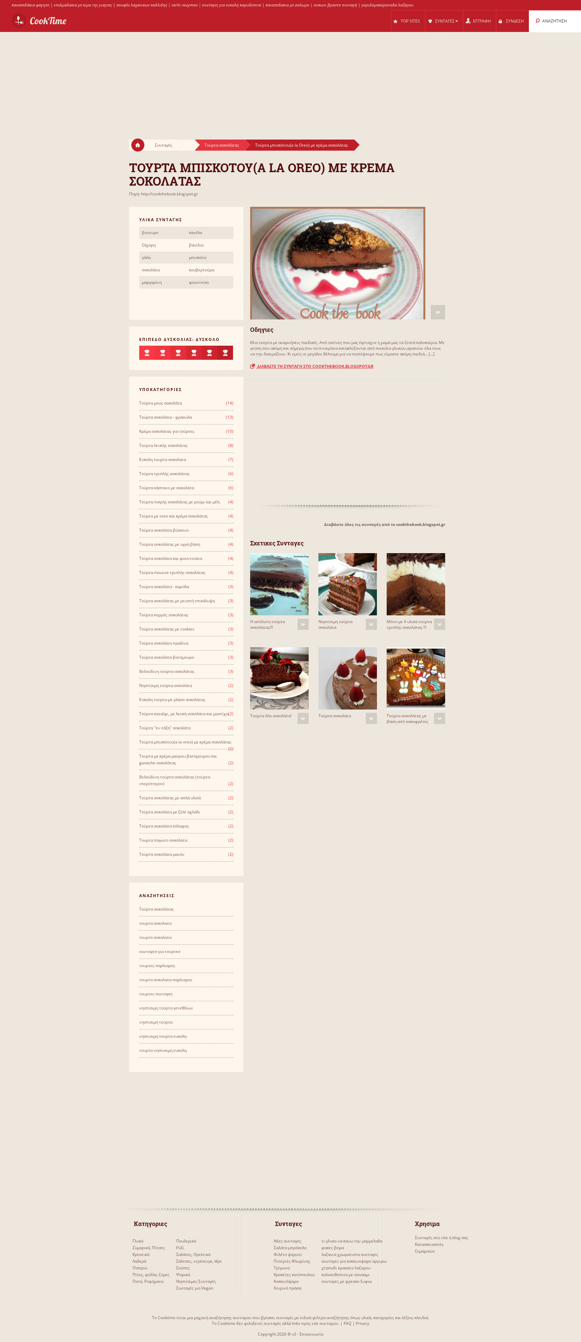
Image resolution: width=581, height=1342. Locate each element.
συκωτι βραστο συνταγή (335, 5)
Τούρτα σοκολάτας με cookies (166, 629)
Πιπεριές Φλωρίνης (292, 1261)
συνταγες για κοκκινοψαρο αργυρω (354, 1261)
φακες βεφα (332, 1248)
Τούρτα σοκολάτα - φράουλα (165, 417)
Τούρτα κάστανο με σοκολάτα (166, 488)
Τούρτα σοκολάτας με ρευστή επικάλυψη (177, 601)
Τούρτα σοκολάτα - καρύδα (164, 586)
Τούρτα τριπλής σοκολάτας (164, 473)
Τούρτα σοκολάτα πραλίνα (163, 643)
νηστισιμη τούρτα (155, 1022)
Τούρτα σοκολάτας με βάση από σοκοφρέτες (407, 718)
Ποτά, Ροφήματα (147, 1281)
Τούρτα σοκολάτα (334, 716)
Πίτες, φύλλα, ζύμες (150, 1274)
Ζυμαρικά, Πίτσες (148, 1248)
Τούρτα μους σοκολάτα (160, 403)
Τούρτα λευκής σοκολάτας (163, 445)
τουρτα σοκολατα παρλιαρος (165, 980)
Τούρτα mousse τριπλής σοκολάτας (172, 572)
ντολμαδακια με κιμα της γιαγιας (83, 5)
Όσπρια (139, 1268)
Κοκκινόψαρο (286, 1281)
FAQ (347, 1323)
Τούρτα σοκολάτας (221, 145)
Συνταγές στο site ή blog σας (441, 1237)
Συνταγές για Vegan (194, 1288)
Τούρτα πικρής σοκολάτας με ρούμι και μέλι (179, 502)
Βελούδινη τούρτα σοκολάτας (166, 671)
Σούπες (183, 1268)
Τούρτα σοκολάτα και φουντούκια (170, 558)
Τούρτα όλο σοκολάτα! (271, 716)
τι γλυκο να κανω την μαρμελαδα (351, 1241)
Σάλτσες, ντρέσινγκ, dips (199, 1261)
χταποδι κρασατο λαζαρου (346, 1268)
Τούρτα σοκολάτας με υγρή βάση (169, 544)
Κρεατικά (140, 1254)
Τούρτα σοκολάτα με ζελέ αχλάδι (169, 812)
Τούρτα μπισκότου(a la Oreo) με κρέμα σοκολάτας (301, 145)
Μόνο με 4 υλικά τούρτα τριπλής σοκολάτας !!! (409, 624)
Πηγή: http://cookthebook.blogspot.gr (163, 194)
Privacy (362, 1323)
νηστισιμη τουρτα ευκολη (163, 1036)
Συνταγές (163, 145)
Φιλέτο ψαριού (288, 1254)
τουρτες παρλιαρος (157, 965)
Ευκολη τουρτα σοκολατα (162, 459)
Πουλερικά (186, 1241)
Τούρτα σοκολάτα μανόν (162, 854)
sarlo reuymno (184, 5)
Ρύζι (180, 1248)
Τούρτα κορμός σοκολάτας (163, 615)
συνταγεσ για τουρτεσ (159, 951)
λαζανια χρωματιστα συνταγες (349, 1254)
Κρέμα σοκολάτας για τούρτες (166, 431)
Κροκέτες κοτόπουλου (294, 1274)
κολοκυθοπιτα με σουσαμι (345, 1274)
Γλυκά (137, 1241)
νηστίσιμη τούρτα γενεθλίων (166, 1008)
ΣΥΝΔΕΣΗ (515, 21)
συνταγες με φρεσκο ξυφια (346, 1281)
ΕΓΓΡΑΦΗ (482, 21)
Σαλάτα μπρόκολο (290, 1248)
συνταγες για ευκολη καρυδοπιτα (231, 5)
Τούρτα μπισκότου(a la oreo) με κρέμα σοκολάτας (185, 742)
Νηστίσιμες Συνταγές (196, 1281)
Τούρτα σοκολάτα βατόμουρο (166, 657)
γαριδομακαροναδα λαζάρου (387, 5)
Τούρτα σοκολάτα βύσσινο (164, 530)
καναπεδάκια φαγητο (30, 5)
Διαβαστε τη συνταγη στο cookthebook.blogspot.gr (315, 366)
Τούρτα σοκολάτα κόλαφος (164, 826)
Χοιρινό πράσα (287, 1288)
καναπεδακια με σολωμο (287, 5)
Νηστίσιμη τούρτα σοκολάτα (335, 624)
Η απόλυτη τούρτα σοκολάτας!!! (267, 624)
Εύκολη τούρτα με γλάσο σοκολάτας (172, 699)
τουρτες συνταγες (156, 994)
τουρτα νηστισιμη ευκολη (163, 1050)
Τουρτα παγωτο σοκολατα (163, 840)
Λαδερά (139, 1261)
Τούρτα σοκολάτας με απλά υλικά (170, 798)
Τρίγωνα (281, 1268)
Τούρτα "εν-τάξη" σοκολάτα (165, 728)
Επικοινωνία (311, 1334)
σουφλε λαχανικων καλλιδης (141, 5)
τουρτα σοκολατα (155, 923)
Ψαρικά (183, 1274)
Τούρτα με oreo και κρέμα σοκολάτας (173, 516)
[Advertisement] (290, 79)
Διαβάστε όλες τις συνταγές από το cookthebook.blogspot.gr (384, 524)
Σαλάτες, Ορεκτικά (193, 1254)
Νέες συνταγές (287, 1241)
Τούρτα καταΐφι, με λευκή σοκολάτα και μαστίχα (183, 714)
